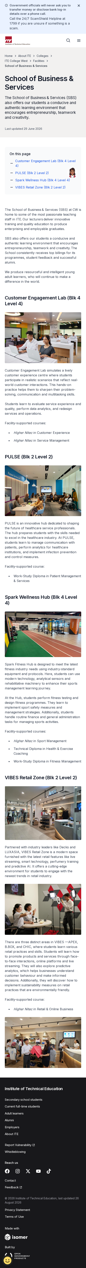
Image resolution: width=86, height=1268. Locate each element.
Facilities (38, 60)
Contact (10, 1180)
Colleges (42, 56)
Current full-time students (22, 1106)
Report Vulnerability (18, 1145)
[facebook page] (7, 1171)
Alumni (9, 1120)
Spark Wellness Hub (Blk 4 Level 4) (42, 180)
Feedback (12, 1187)
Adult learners (14, 1113)
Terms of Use (14, 1216)
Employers (12, 1127)
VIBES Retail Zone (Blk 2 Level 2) (40, 187)
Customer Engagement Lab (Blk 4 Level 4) (45, 163)
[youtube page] (38, 1171)
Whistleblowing (15, 1152)
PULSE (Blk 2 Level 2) (32, 173)
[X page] (28, 1171)
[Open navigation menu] (79, 40)
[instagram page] (17, 1171)
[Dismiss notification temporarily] (79, 5)
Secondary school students (23, 1099)
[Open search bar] (68, 40)
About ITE (24, 56)
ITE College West (16, 60)
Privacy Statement (17, 1210)
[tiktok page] (48, 1171)
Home (9, 56)
